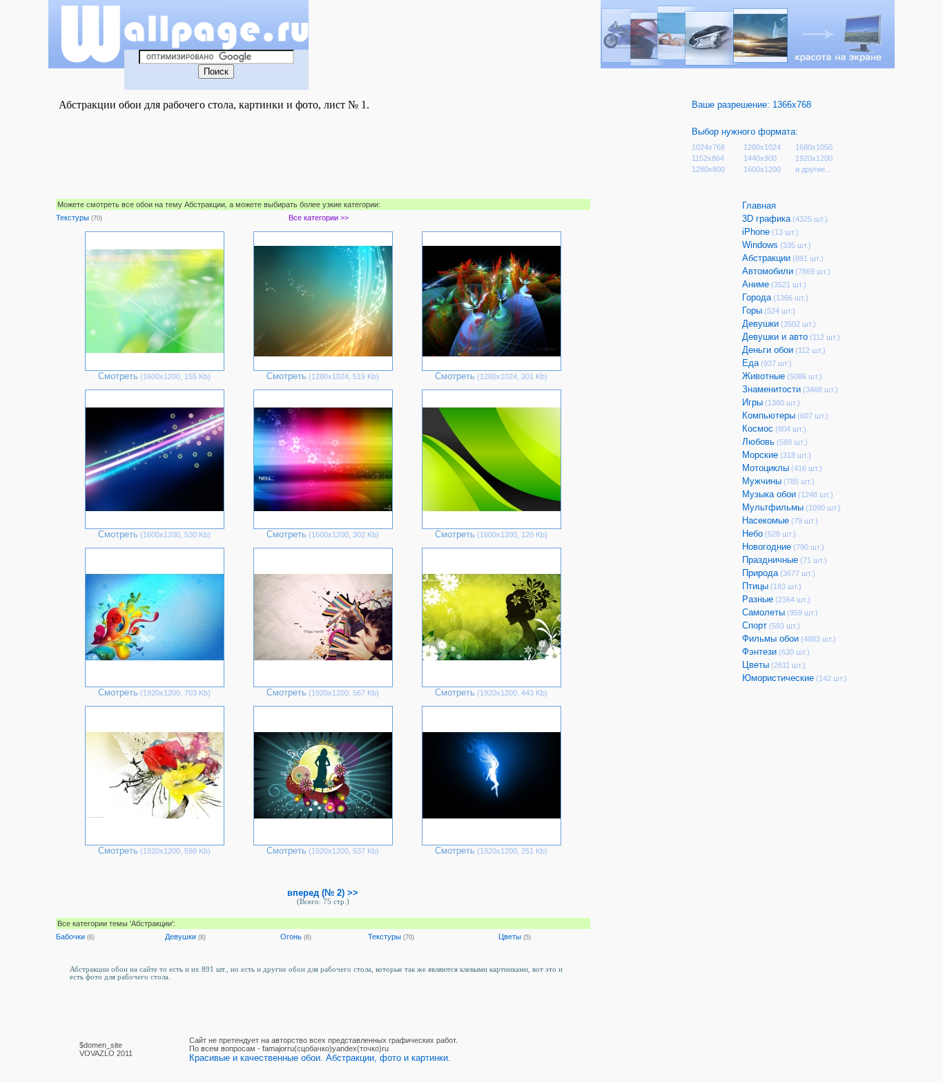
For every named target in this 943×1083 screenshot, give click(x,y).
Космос (757, 428)
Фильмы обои (770, 638)
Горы (752, 310)
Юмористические (778, 678)
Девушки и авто (775, 337)
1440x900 (760, 158)
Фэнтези (759, 651)
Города (756, 297)
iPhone (756, 232)
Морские (760, 455)
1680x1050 (814, 147)
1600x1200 (762, 169)
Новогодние (766, 547)
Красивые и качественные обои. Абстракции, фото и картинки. (320, 1058)
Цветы (509, 936)
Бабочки (70, 936)
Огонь (291, 936)
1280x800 (708, 169)
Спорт (754, 625)
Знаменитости (771, 389)
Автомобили (767, 271)
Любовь (758, 442)
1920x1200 (814, 158)
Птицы (755, 586)
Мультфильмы (773, 507)
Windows (760, 245)
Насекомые (765, 520)
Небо (752, 533)
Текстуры (72, 217)
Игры (752, 402)
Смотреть (118, 376)
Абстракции (766, 258)
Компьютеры (768, 415)
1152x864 (708, 158)
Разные (757, 599)
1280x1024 (762, 147)
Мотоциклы (765, 468)
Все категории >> (319, 217)
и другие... (813, 169)
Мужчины (761, 481)
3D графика (766, 218)
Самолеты (763, 612)
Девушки (180, 936)
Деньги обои (767, 350)
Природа (760, 573)
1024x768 (708, 147)
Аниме (755, 284)
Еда (750, 363)
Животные (763, 376)
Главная (759, 205)
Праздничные (770, 560)
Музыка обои (769, 494)
